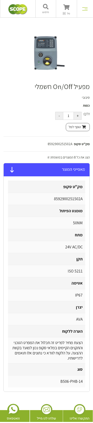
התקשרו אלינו (79, 418)
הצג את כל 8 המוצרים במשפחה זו (69, 157)
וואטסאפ (13, 418)
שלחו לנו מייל (46, 418)
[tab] (47, 170)
